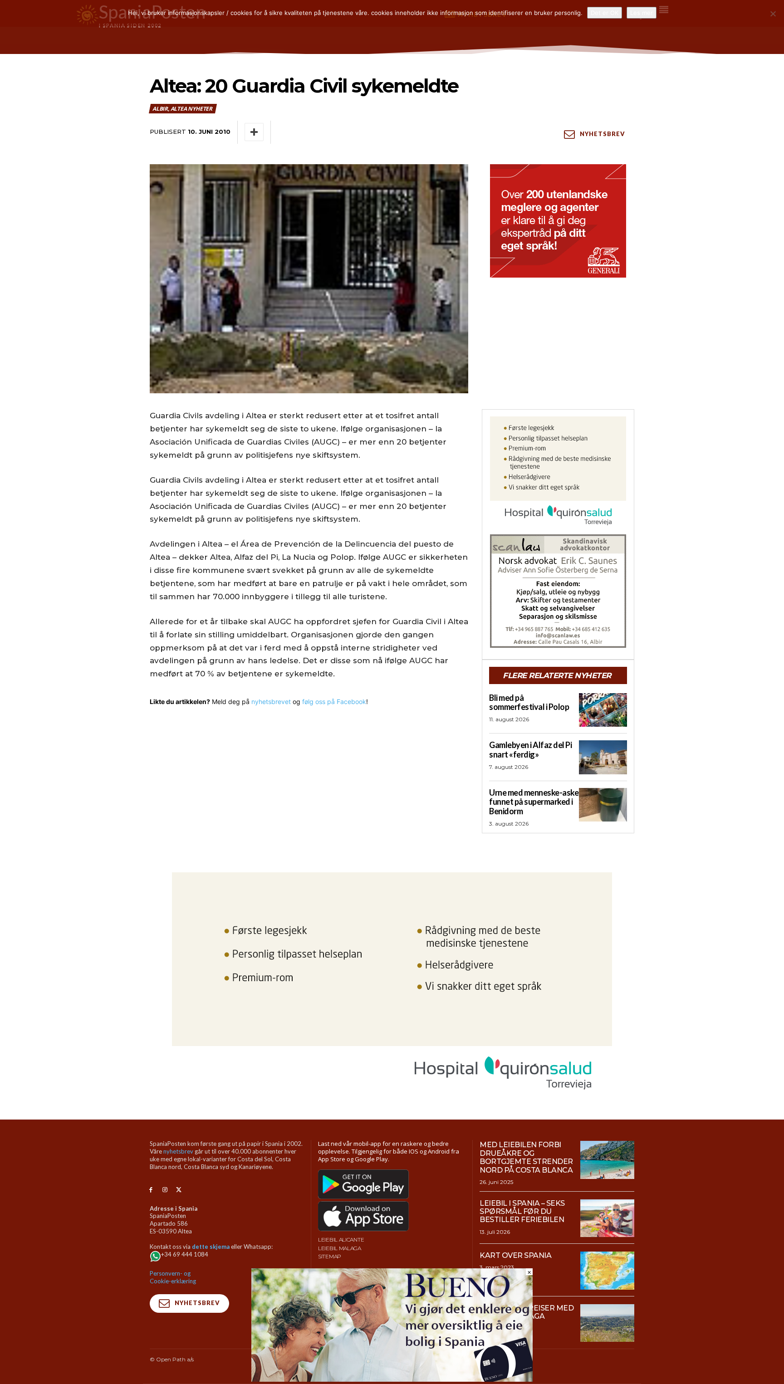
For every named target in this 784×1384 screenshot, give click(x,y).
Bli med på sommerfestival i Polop (529, 702)
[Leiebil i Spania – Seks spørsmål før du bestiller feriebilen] (607, 1218)
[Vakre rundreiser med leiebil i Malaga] (607, 1323)
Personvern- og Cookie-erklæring (173, 1277)
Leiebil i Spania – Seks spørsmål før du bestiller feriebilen (522, 1211)
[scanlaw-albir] (558, 591)
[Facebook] (151, 1190)
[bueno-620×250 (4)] (392, 1379)
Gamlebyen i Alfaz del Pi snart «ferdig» (530, 749)
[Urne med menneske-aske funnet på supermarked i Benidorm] (603, 805)
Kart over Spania (515, 1255)
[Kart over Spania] (607, 1271)
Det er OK (604, 12)
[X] (179, 1190)
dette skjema (211, 1246)
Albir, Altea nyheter (182, 108)
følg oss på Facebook (334, 701)
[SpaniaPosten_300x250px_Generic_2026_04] (558, 221)
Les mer (641, 12)
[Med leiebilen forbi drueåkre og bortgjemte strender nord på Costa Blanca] (607, 1160)
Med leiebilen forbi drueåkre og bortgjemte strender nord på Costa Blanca (526, 1157)
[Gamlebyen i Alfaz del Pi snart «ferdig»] (603, 757)
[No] (772, 13)
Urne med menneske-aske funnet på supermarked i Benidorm (533, 801)
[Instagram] (165, 1190)
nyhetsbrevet (271, 701)
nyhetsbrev (178, 1151)
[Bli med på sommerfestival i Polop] (603, 710)
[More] (254, 132)
